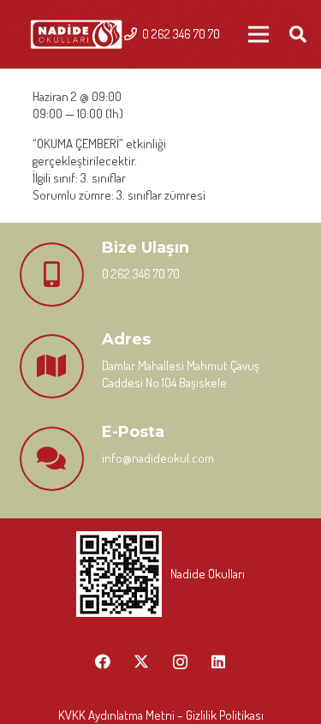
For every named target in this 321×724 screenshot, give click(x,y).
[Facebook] (103, 662)
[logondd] (76, 35)
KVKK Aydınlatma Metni (116, 715)
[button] (298, 34)
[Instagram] (180, 662)
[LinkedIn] (218, 662)
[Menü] (258, 34)
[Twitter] (141, 662)
